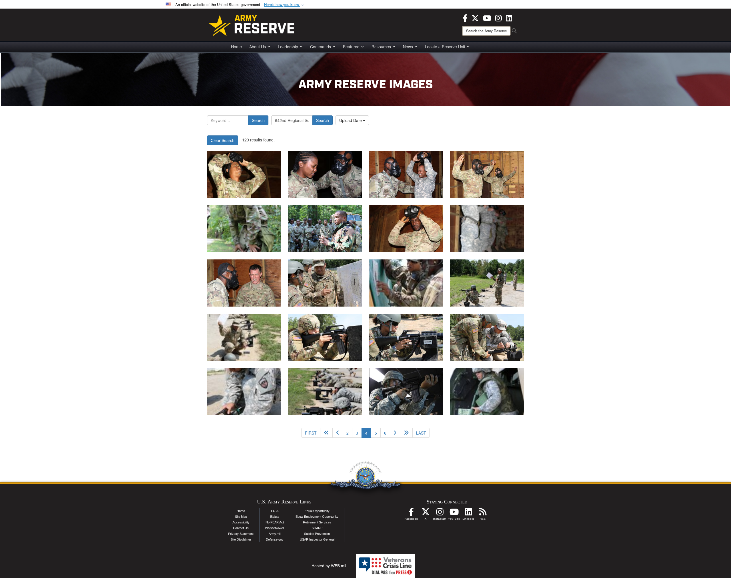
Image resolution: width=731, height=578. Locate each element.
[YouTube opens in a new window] (487, 17)
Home (236, 46)
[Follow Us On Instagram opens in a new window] (440, 513)
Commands (320, 46)
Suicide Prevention (317, 533)
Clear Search (222, 140)
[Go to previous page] (337, 433)
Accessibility (241, 522)
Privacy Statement (241, 533)
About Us (257, 46)
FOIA (274, 511)
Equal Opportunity (317, 511)
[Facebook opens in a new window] (465, 17)
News (408, 46)
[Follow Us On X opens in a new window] (425, 513)
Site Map (241, 516)
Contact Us (241, 528)
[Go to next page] (395, 433)
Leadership (288, 46)
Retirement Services (317, 522)
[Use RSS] (482, 513)
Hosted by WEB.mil (329, 565)
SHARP (317, 528)
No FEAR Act (275, 522)
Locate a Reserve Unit (445, 46)
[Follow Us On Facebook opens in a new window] (411, 513)
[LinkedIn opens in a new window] (509, 17)
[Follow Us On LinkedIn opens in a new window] (468, 513)
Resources (381, 46)
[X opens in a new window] (475, 17)
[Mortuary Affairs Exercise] (244, 174)
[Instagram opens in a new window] (498, 17)
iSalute (274, 516)
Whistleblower (274, 528)
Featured (351, 46)
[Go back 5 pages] (326, 433)
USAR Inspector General (317, 539)
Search (258, 120)
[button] (284, 5)
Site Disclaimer (241, 539)
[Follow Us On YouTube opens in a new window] (454, 513)
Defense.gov (275, 539)
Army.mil (274, 533)
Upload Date (351, 120)
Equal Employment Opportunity (317, 516)
